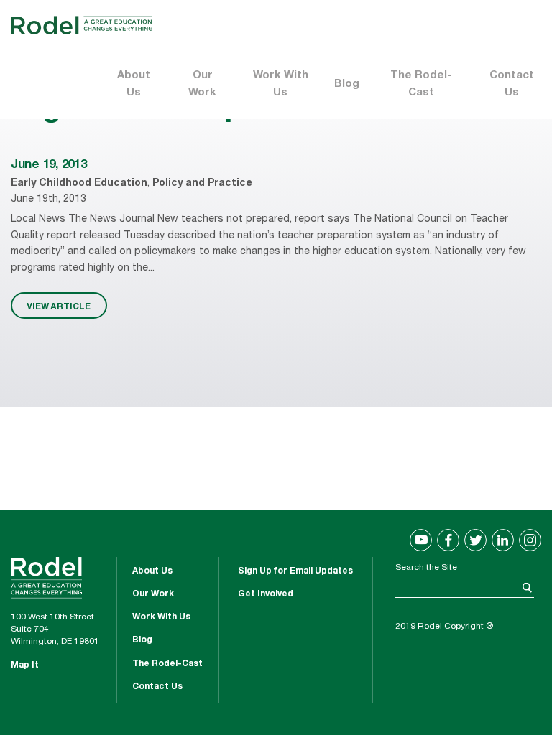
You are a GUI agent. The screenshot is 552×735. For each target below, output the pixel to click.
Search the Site (426, 567)
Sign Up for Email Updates (295, 571)
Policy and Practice (202, 184)
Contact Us (511, 84)
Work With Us (280, 84)
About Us (133, 84)
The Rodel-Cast (421, 84)
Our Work (202, 84)
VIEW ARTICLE (59, 306)
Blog (346, 84)
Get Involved (265, 594)
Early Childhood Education (79, 184)
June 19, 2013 (49, 165)
